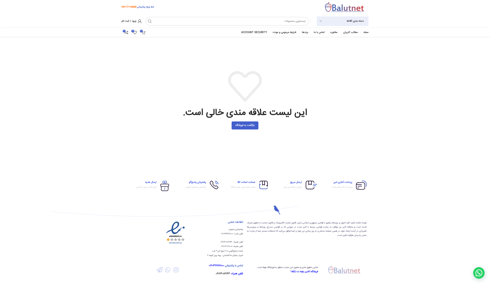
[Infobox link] (344, 185)
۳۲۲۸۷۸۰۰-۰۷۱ (216, 265)
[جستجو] (149, 21)
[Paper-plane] (159, 269)
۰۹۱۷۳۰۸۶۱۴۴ (223, 273)
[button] (479, 273)
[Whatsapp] (168, 269)
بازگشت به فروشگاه (245, 125)
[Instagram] (176, 269)
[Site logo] (344, 7)
